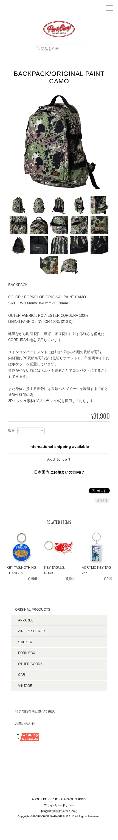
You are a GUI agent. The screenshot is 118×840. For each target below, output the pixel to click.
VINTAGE (25, 685)
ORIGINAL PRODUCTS (32, 609)
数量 (11, 431)
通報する (102, 500)
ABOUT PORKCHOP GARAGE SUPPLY (59, 799)
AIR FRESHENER (31, 631)
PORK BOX (26, 653)
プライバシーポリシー (59, 805)
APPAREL (25, 620)
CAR (21, 674)
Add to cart (59, 459)
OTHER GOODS (30, 664)
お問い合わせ (25, 723)
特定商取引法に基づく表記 (35, 711)
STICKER (25, 642)
